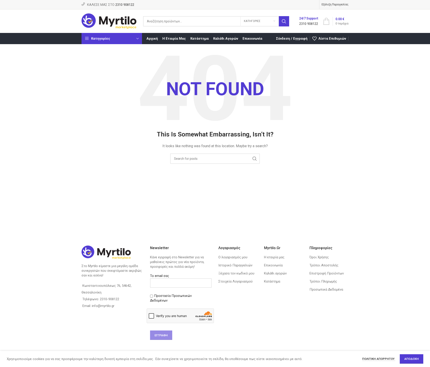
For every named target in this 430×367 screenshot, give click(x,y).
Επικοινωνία (273, 265)
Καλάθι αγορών (275, 273)
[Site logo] (109, 21)
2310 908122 (124, 5)
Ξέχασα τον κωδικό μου (236, 273)
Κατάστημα (272, 281)
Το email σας (159, 276)
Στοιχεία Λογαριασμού (235, 281)
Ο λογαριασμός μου (232, 257)
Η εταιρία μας (274, 257)
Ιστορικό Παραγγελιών (235, 265)
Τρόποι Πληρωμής (323, 281)
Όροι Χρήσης (319, 257)
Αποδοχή (411, 359)
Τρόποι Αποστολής (324, 265)
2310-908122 (109, 299)
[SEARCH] (284, 21)
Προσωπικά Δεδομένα (326, 289)
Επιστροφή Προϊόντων (327, 273)
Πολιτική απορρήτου (378, 359)
